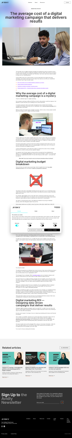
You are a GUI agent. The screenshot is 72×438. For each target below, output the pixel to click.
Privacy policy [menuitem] (4, 433)
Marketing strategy (36, 8)
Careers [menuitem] (62, 418)
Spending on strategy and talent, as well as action (27, 86)
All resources (64, 347)
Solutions (30, 2)
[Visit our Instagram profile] (2, 426)
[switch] (29, 225)
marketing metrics (36, 275)
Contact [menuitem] (48, 418)
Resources (42, 2)
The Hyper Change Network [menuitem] (68, 420)
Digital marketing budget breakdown (24, 84)
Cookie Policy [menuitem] (14, 433)
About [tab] (53, 211)
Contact (67, 2)
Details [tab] (36, 211)
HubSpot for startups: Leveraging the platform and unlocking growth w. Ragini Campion (12, 369)
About (36, 2)
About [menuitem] (34, 418)
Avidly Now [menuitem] (54, 419)
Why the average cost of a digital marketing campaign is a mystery (30, 82)
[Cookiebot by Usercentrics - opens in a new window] (55, 207)
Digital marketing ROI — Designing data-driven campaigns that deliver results (32, 88)
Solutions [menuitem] (28, 418)
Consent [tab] (19, 211)
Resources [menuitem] (42, 418)
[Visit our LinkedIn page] (4, 426)
